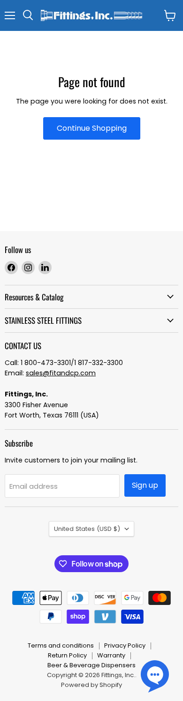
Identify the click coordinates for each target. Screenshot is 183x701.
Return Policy (67, 655)
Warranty (111, 655)
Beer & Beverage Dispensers (91, 665)
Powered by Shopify (91, 684)
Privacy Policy (124, 645)
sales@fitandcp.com (61, 373)
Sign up (145, 485)
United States (87, 528)
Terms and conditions (61, 645)
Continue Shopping (92, 128)
